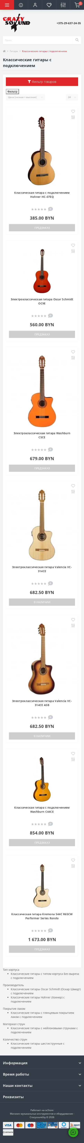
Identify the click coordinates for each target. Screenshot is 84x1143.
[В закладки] (73, 112)
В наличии (42, 602)
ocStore (49, 1110)
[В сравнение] (73, 117)
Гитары (14, 51)
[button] (35, 5)
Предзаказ (42, 228)
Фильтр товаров (43, 82)
